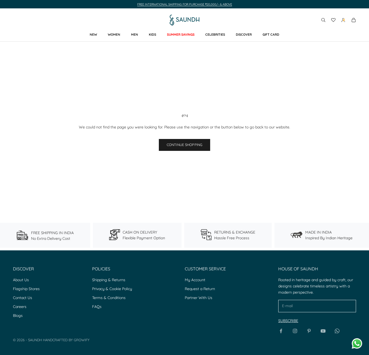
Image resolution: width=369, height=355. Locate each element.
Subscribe (288, 321)
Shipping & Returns (108, 279)
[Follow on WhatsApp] (337, 331)
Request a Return (200, 288)
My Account (195, 279)
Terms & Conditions (109, 297)
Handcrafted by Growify (66, 340)
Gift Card (271, 34)
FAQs (97, 306)
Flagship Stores (26, 288)
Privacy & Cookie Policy (112, 288)
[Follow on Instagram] (295, 331)
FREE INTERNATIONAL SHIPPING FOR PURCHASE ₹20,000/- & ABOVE (184, 4)
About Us (21, 279)
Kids (152, 34)
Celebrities (215, 34)
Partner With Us (198, 297)
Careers (19, 306)
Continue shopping (184, 144)
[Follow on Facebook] (281, 331)
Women (114, 34)
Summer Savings (180, 34)
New (93, 34)
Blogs (18, 315)
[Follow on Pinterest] (309, 331)
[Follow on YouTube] (323, 331)
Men (134, 34)
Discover (244, 34)
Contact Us (22, 297)
